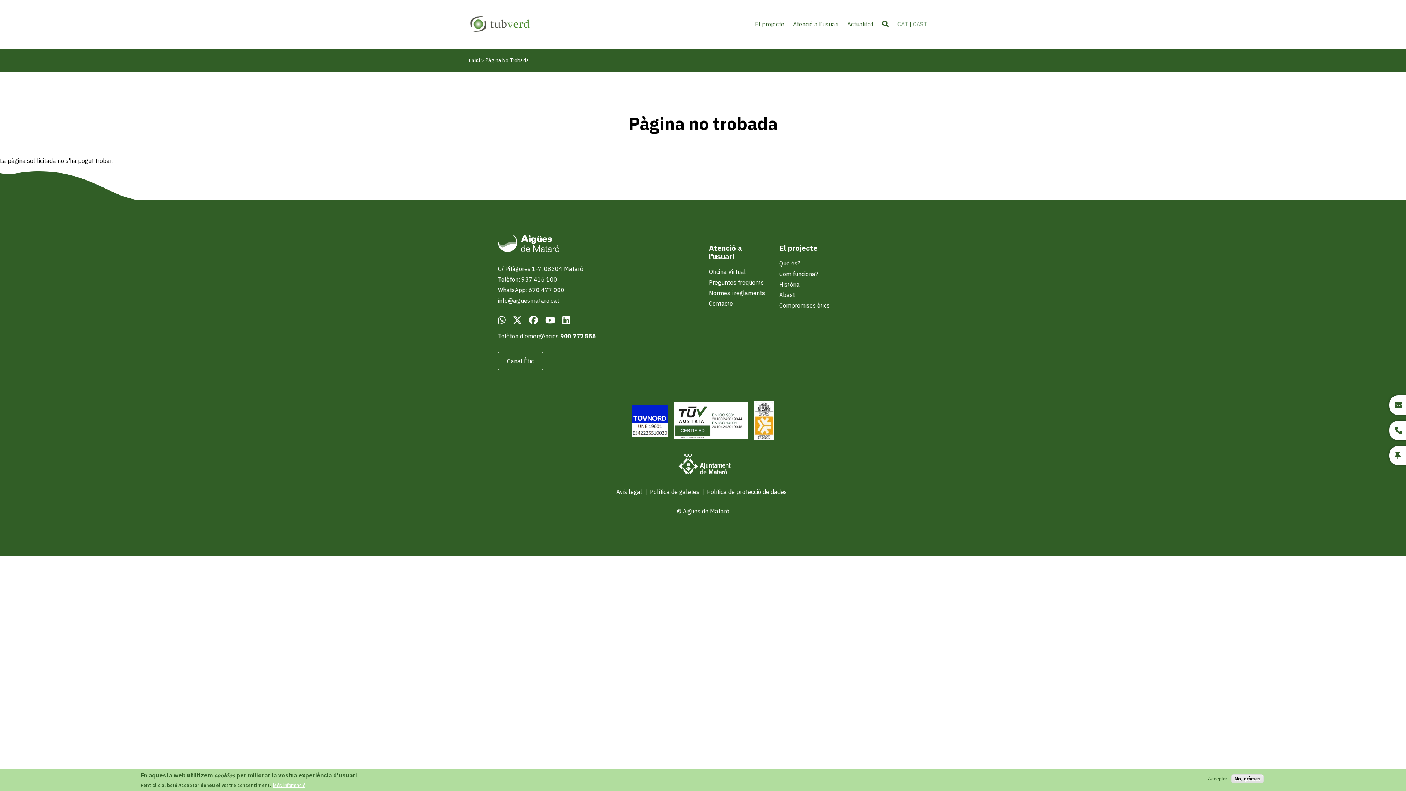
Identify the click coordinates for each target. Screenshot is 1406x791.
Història (789, 284)
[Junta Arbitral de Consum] (764, 421)
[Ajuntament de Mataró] (703, 465)
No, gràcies (1247, 778)
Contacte (721, 303)
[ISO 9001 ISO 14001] (711, 421)
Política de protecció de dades (747, 491)
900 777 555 (578, 336)
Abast (787, 294)
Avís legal (629, 491)
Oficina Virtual (727, 271)
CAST (920, 24)
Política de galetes (674, 491)
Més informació (289, 785)
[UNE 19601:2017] (650, 422)
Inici (474, 60)
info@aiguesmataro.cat (528, 300)
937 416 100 (539, 279)
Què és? (789, 263)
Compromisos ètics (804, 305)
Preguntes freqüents (736, 282)
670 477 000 (547, 290)
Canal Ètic (520, 361)
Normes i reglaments (737, 293)
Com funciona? (798, 274)
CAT (902, 24)
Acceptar (1217, 778)
